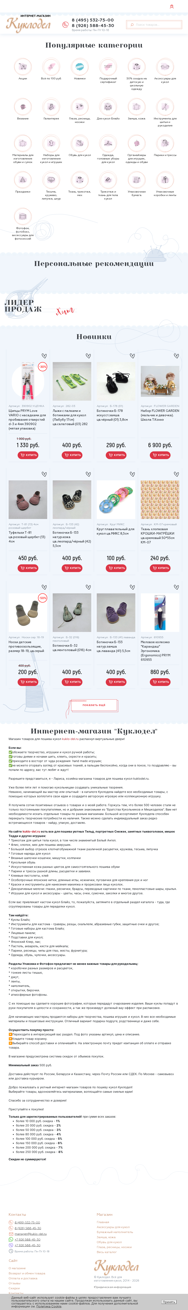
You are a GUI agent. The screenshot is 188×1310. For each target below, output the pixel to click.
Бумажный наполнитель (115, 1232)
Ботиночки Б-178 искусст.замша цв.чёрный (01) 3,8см (112, 415)
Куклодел (28, 24)
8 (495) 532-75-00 (93, 20)
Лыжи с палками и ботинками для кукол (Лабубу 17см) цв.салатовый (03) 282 (70, 417)
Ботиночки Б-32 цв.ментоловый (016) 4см (72, 648)
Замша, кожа (106, 1237)
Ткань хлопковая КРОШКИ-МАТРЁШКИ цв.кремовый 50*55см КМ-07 (157, 536)
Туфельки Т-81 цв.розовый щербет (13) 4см (27, 537)
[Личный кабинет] (172, 6)
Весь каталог (107, 1252)
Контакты (16, 1293)
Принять (169, 1302)
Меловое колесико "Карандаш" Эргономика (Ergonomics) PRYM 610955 (155, 651)
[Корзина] (179, 6)
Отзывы (14, 1283)
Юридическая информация (112, 1287)
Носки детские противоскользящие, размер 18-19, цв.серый (26, 647)
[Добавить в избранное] (44, 354)
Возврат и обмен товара (27, 1273)
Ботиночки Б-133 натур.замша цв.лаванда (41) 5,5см (113, 647)
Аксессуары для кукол (113, 1227)
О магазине (17, 1268)
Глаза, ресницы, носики (114, 1247)
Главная (103, 1222)
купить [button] (31, 455)
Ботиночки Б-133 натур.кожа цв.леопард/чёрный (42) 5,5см (72, 539)
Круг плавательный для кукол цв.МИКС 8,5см (115, 531)
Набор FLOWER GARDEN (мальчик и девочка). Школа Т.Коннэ (160, 415)
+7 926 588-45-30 (27, 1239)
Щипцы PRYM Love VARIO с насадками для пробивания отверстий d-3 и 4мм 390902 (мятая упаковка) (27, 419)
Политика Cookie (48, 1306)
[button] (94, 705)
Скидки (14, 1288)
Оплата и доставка (23, 1278)
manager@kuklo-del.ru (31, 1234)
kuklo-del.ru (70, 739)
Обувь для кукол (109, 1242)
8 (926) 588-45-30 (93, 26)
